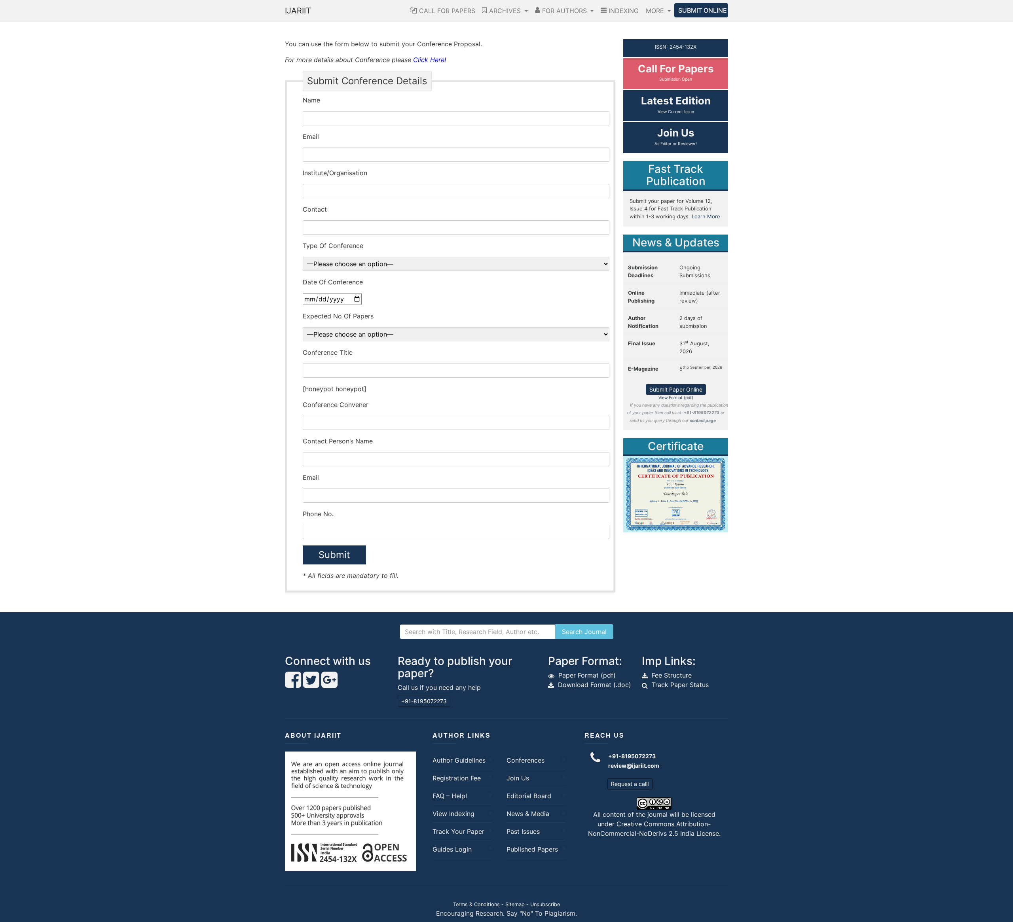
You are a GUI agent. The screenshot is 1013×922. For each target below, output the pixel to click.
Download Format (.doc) (594, 685)
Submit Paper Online (675, 389)
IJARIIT (298, 10)
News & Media (527, 814)
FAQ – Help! (450, 796)
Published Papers (532, 849)
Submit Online (702, 10)
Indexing (623, 11)
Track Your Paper (458, 831)
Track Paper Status (680, 685)
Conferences (525, 760)
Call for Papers (446, 11)
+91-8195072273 (424, 701)
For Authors (564, 11)
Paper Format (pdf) (587, 675)
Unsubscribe (545, 904)
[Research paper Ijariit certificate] (675, 493)
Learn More (706, 216)
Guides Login (452, 849)
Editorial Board (528, 796)
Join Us (517, 778)
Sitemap (515, 904)
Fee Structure (672, 675)
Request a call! (630, 783)
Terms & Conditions (476, 904)
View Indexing (453, 814)
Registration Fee (457, 778)
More (656, 11)
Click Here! (429, 60)
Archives (505, 11)
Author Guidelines (459, 760)
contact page (703, 420)
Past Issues (523, 831)
